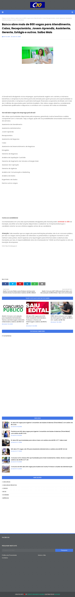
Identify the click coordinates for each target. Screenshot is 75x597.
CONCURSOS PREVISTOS (10, 485)
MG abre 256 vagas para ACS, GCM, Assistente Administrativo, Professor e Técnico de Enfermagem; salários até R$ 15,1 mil (36, 320)
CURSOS (5, 488)
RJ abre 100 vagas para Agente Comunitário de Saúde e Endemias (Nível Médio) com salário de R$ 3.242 (42, 423)
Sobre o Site (42, 555)
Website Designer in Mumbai (35, 594)
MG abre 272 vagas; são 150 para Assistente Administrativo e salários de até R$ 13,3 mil (39, 449)
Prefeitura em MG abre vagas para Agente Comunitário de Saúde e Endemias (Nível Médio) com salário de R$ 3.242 (40, 432)
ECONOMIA (6, 495)
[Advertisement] (37, 80)
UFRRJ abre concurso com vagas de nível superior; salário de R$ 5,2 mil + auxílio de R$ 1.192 (61, 318)
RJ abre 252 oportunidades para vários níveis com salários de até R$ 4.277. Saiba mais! (39, 440)
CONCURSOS (6, 482)
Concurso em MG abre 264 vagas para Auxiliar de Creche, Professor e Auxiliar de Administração (41, 467)
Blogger (57, 594)
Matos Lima (6, 36)
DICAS (4, 491)
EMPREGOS (6, 498)
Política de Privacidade (9, 555)
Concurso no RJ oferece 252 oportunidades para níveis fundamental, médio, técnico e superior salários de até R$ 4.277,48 (41, 459)
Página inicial (6, 18)
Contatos (5, 558)
